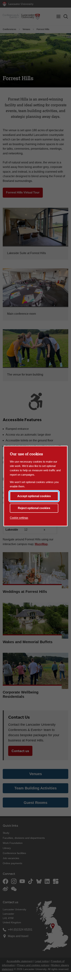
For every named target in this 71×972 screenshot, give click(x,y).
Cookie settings (19, 517)
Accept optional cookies (34, 496)
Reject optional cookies (34, 508)
